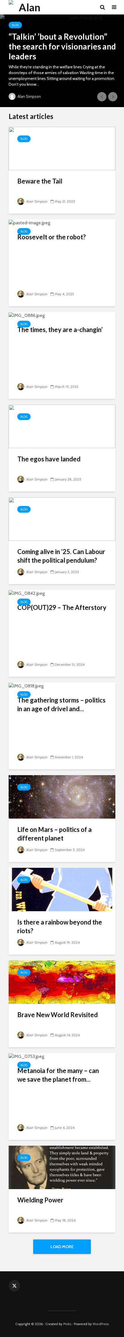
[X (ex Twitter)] (14, 1286)
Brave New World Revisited (57, 1015)
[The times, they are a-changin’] (27, 315)
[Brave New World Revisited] (62, 981)
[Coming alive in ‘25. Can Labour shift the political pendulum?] (62, 518)
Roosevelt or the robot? (51, 237)
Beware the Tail (39, 181)
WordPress (101, 1324)
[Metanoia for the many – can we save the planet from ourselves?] (26, 1056)
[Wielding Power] (62, 1167)
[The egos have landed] (62, 426)
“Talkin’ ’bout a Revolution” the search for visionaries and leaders (62, 46)
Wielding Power (40, 1200)
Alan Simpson (29, 96)
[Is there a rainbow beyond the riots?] (62, 889)
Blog (15, 25)
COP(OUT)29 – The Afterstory (61, 607)
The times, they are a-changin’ (60, 329)
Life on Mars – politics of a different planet (54, 834)
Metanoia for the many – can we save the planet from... (58, 1075)
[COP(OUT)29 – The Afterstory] (27, 593)
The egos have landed (48, 459)
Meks (67, 1324)
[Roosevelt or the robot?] (29, 222)
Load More (62, 1246)
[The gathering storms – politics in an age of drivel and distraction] (26, 685)
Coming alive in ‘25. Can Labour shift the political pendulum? (61, 556)
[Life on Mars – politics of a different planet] (62, 796)
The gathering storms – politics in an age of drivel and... (61, 704)
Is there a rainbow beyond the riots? (59, 926)
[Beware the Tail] (62, 148)
